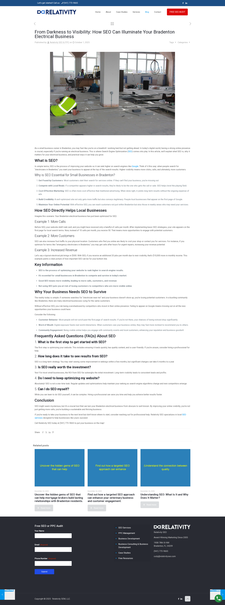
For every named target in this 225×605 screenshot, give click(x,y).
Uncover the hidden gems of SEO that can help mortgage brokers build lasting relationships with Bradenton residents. (59, 498)
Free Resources (125, 558)
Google (135, 166)
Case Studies (124, 553)
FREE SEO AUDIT (177, 12)
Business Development (129, 538)
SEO (130, 151)
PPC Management (126, 533)
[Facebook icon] (183, 3)
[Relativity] (56, 12)
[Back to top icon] (187, 598)
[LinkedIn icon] (186, 3)
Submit (44, 572)
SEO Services (124, 527)
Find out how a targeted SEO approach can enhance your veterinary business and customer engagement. (111, 498)
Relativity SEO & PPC (59, 42)
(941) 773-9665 (71, 3)
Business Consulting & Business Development (133, 546)
